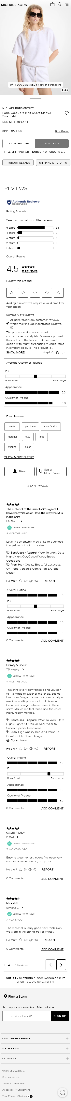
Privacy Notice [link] (10, 1077)
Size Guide (62, 131)
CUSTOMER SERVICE (16, 1038)
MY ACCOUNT (11, 1048)
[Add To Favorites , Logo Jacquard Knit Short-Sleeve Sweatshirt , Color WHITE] (67, 113)
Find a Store (17, 996)
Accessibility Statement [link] (16, 1089)
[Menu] (67, 4)
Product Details (18, 162)
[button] (62, 1093)
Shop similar (19, 143)
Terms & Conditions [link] (13, 1083)
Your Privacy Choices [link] (14, 1095)
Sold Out (52, 143)
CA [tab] (13, 131)
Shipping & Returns (53, 162)
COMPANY (9, 1058)
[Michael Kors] (14, 4)
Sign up (60, 1016)
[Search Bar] (60, 4)
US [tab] (20, 131)
